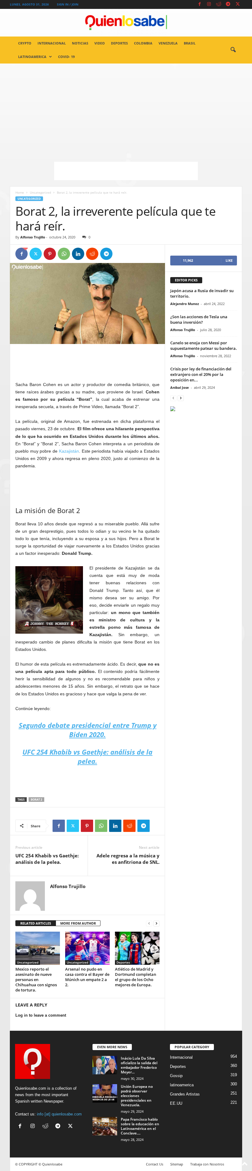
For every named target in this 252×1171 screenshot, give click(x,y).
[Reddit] (218, 4)
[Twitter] (237, 4)
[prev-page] (149, 923)
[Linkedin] (78, 254)
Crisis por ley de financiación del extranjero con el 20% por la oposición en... (200, 374)
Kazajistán (69, 451)
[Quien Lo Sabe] (126, 23)
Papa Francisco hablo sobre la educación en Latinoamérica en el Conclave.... (140, 1126)
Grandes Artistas (185, 1094)
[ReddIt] (92, 254)
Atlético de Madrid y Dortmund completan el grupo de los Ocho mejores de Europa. (135, 976)
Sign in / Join (67, 4)
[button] (233, 50)
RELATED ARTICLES (35, 923)
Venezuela (168, 43)
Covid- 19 (66, 56)
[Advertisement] (126, 110)
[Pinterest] (50, 254)
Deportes (119, 43)
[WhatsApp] (64, 254)
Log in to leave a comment (40, 1015)
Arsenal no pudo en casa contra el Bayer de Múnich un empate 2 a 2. (87, 976)
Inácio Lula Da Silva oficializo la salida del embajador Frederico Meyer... (139, 1065)
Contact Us (154, 1164)
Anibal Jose (179, 387)
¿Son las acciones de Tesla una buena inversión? (198, 319)
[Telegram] (228, 4)
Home (19, 192)
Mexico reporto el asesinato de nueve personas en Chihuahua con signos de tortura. (36, 979)
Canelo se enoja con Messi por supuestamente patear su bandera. (203, 345)
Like (229, 260)
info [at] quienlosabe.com (59, 1114)
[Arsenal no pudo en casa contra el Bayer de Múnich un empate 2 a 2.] (87, 948)
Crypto (24, 43)
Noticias (80, 43)
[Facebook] (199, 4)
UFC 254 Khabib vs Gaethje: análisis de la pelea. (47, 858)
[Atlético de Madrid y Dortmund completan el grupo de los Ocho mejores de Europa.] (137, 948)
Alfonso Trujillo (32, 237)
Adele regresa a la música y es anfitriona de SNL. (127, 858)
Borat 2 (36, 800)
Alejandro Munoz (184, 303)
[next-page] (156, 923)
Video (99, 43)
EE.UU (176, 1103)
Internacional (51, 43)
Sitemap (176, 1164)
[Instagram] (209, 4)
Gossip (176, 1075)
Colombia (143, 43)
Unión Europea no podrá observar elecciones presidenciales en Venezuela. (137, 1095)
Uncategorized (40, 192)
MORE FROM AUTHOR (78, 923)
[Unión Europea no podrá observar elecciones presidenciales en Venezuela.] (105, 1093)
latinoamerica (32, 56)
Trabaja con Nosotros (207, 1164)
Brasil (189, 43)
